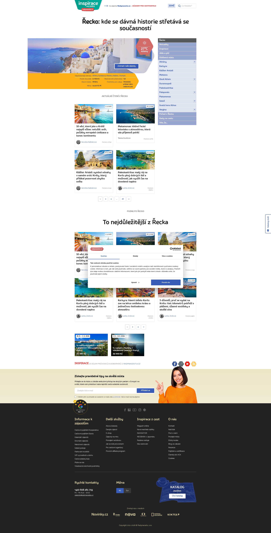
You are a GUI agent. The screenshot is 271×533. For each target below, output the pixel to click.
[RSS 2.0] (193, 364)
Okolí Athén (165, 79)
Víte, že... (163, 123)
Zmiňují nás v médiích (135, 508)
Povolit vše (166, 282)
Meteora (163, 75)
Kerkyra (163, 66)
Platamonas (165, 97)
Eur (127, 491)
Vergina (163, 110)
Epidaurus (102, 76)
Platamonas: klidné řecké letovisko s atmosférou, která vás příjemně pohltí (134, 129)
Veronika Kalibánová (89, 142)
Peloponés (164, 92)
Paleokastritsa (166, 88)
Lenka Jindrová (128, 188)
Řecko (162, 40)
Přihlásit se (145, 390)
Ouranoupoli (165, 84)
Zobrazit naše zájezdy (127, 66)
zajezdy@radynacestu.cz (84, 495)
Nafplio (115, 76)
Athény (95, 76)
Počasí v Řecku (166, 114)
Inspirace (163, 49)
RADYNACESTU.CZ (132, 364)
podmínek (116, 397)
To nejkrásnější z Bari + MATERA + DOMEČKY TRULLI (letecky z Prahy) (90, 348)
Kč (120, 491)
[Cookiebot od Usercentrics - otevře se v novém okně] (171, 249)
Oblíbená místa (166, 58)
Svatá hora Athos (167, 105)
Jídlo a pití (164, 53)
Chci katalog (177, 496)
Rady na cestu (166, 118)
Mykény (109, 76)
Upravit (134, 282)
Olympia (122, 76)
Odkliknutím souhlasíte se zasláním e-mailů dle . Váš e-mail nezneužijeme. (108, 397)
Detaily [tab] (135, 256)
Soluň (162, 101)
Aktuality (163, 45)
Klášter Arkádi (166, 71)
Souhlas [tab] (104, 256)
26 (123, 199)
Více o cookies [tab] (167, 256)
